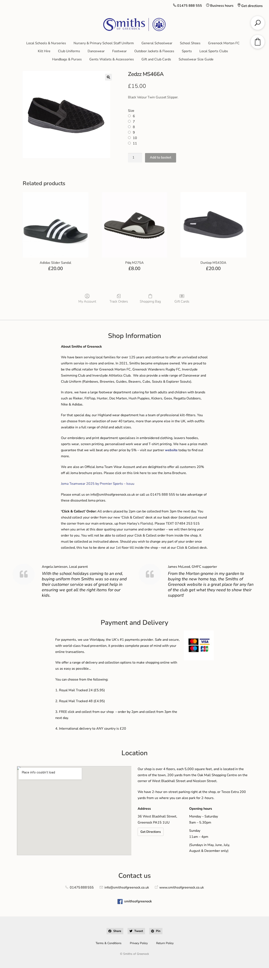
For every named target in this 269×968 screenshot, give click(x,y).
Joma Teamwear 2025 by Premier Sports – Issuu (97, 483)
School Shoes (190, 43)
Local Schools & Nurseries (46, 43)
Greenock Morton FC (224, 43)
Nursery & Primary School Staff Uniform (104, 43)
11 (135, 143)
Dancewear (96, 51)
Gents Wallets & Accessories (111, 59)
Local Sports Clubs (213, 51)
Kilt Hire (44, 51)
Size (131, 110)
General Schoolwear (156, 43)
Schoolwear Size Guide (196, 59)
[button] (108, 77)
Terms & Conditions (108, 943)
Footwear (119, 51)
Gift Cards (181, 301)
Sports (187, 51)
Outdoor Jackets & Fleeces (154, 51)
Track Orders (118, 301)
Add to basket (160, 157)
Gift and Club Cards (156, 59)
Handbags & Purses (67, 59)
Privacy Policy (139, 943)
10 (135, 138)
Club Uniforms (69, 51)
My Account (87, 301)
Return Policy (165, 943)
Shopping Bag (150, 301)
